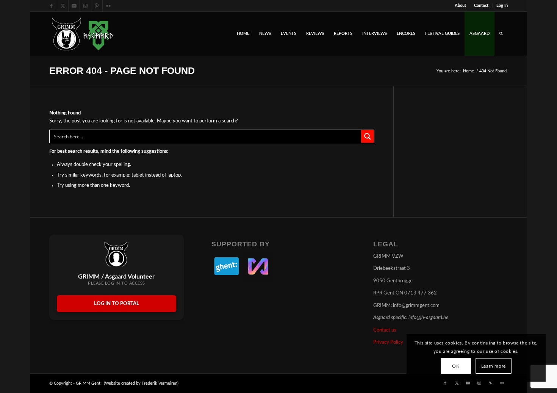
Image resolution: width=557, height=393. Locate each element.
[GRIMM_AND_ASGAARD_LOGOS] (82, 34)
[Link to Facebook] (51, 5)
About (460, 5)
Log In (502, 5)
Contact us (384, 330)
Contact (481, 5)
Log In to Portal (116, 303)
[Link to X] (62, 5)
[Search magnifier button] (367, 136)
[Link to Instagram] (85, 5)
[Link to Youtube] (74, 5)
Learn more (493, 366)
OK (455, 366)
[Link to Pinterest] (96, 5)
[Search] (501, 34)
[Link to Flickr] (108, 5)
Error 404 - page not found (122, 70)
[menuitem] (460, 6)
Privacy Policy (388, 342)
